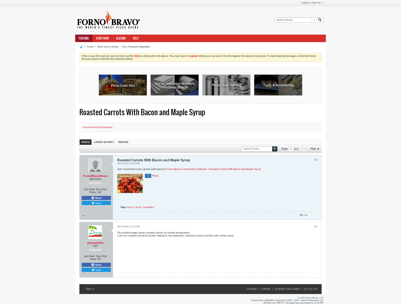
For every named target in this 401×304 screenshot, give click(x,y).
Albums (121, 38)
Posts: (92, 192)
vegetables (148, 207)
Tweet (97, 203)
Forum (90, 46)
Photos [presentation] (123, 142)
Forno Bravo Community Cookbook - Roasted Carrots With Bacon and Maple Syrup (214, 169)
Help (136, 38)
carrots (138, 207)
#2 (315, 226)
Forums (84, 38)
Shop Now (102, 38)
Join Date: (89, 189)
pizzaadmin (95, 242)
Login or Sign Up (311, 2)
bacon (130, 207)
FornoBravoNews (95, 176)
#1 (315, 159)
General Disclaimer (287, 289)
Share (98, 198)
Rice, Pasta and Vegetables (136, 46)
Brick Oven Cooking (108, 46)
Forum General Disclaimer (98, 127)
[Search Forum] (320, 20)
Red (89, 289)
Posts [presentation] (85, 142)
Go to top (310, 289)
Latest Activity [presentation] (104, 142)
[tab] (85, 142)
